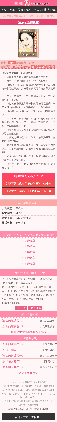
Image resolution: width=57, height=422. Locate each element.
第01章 (31, 240)
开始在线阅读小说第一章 (29, 176)
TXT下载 (21, 308)
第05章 (31, 263)
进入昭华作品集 (28, 372)
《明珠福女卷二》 (11, 361)
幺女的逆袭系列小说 (43, 66)
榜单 (12, 9)
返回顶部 (36, 417)
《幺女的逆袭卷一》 (12, 326)
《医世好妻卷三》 (11, 349)
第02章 (31, 246)
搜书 (46, 9)
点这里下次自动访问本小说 (15, 401)
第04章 (31, 257)
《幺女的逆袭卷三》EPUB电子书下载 (28, 191)
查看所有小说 (28, 332)
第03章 (31, 252)
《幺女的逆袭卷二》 (12, 320)
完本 (28, 9)
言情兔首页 (20, 16)
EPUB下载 (35, 308)
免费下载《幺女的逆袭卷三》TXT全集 (28, 183)
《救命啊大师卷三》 (12, 367)
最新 (20, 9)
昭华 (11, 62)
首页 (4, 9)
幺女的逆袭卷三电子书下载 (28, 272)
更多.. (37, 9)
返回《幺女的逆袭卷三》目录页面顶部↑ (28, 382)
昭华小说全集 (35, 16)
